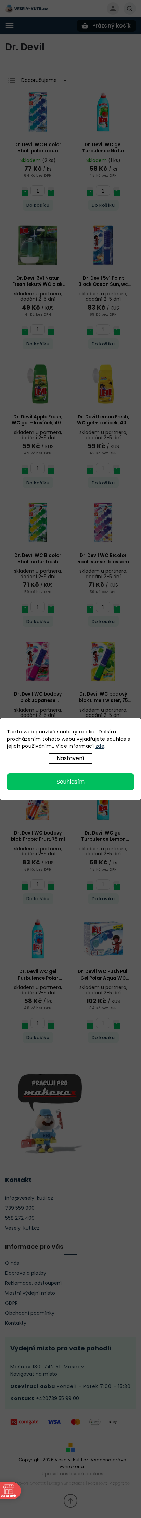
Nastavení (70, 758)
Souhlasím (71, 782)
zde (100, 746)
